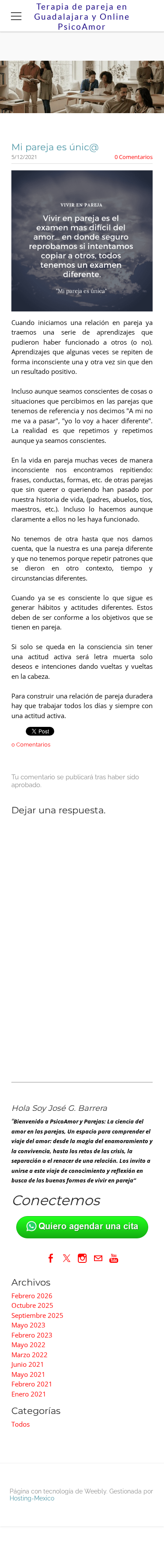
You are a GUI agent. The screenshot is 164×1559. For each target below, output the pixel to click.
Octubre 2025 (32, 1305)
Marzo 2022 (29, 1354)
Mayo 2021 (28, 1374)
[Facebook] (50, 1258)
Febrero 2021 (31, 1383)
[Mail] (98, 1258)
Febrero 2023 (31, 1335)
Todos (20, 1424)
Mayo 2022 (28, 1344)
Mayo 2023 (28, 1324)
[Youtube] (113, 1258)
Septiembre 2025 (37, 1315)
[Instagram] (82, 1258)
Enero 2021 (28, 1394)
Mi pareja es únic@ (55, 147)
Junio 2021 (27, 1364)
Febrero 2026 (31, 1295)
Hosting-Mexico (32, 1498)
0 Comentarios (134, 157)
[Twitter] (66, 1258)
